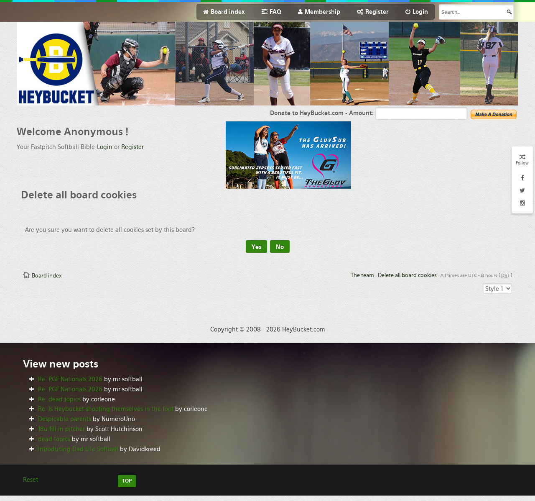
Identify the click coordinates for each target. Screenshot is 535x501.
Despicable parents (64, 419)
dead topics (54, 439)
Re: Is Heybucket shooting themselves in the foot (105, 409)
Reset (30, 479)
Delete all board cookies (407, 275)
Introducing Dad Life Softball (78, 449)
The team (362, 275)
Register (132, 147)
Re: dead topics (59, 399)
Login (104, 147)
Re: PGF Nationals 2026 (70, 379)
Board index (47, 275)
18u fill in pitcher (61, 429)
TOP (127, 481)
